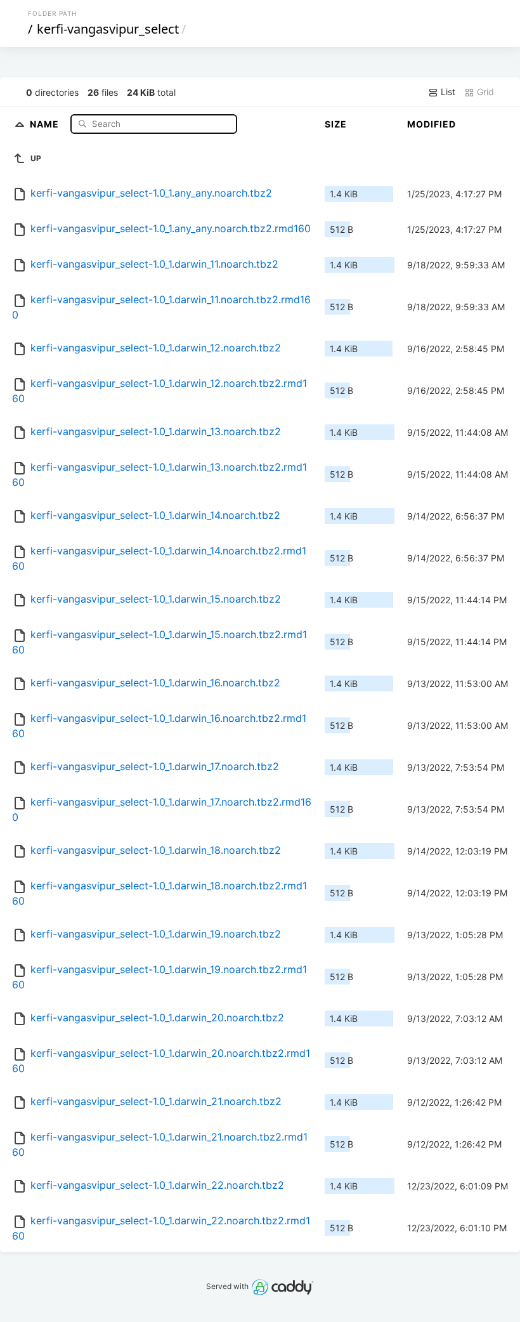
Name (46, 123)
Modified (431, 124)
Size (336, 124)
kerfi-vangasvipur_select (108, 28)
